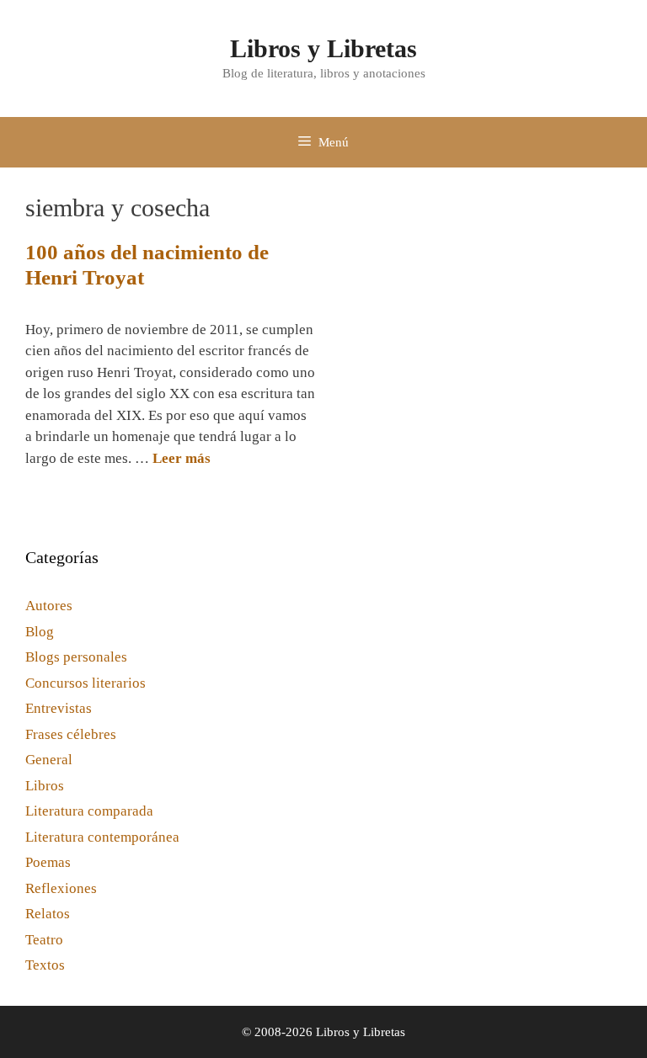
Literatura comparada (89, 811)
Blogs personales (76, 657)
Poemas (48, 862)
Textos (45, 965)
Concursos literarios (85, 683)
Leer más (181, 458)
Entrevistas (58, 708)
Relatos (47, 914)
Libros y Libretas (323, 48)
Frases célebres (70, 734)
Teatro (44, 940)
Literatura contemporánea (102, 837)
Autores (48, 606)
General (48, 760)
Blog (39, 632)
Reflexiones (61, 888)
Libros (44, 786)
